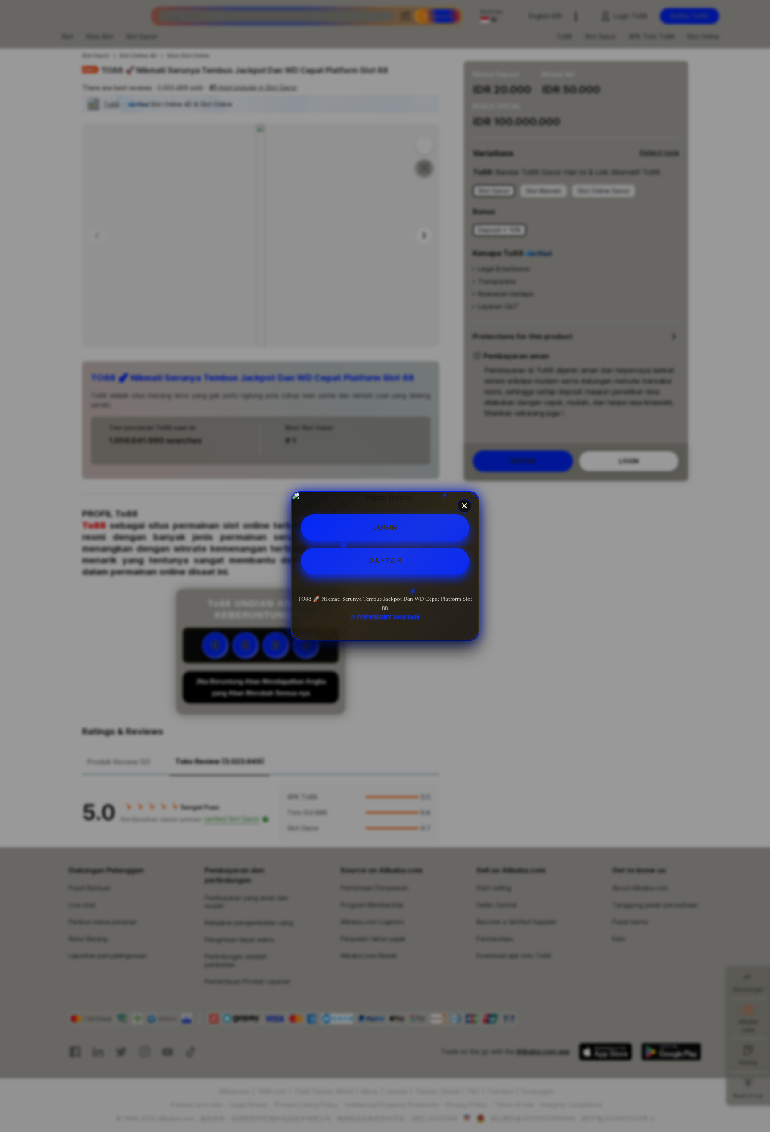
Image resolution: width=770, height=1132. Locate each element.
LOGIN (385, 527)
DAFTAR (385, 561)
